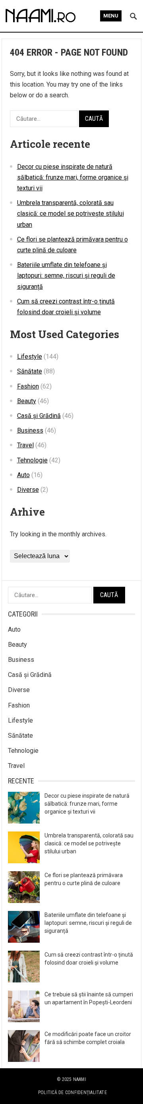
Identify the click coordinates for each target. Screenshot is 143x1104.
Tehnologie (32, 460)
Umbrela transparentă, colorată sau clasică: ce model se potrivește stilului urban (70, 213)
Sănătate (29, 371)
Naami (79, 1079)
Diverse (28, 489)
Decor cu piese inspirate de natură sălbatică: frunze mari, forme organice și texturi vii (72, 177)
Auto (23, 475)
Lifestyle (29, 356)
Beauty (26, 401)
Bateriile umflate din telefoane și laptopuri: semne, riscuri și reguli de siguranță (66, 275)
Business (30, 430)
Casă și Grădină (39, 416)
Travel (25, 445)
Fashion (28, 386)
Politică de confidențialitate (72, 1092)
